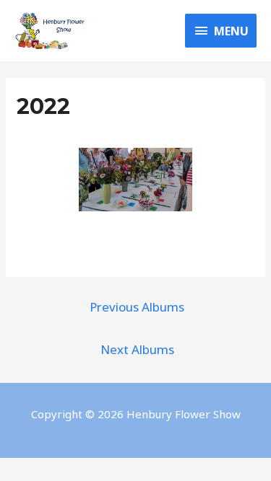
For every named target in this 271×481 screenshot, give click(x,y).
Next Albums (137, 349)
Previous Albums (137, 307)
